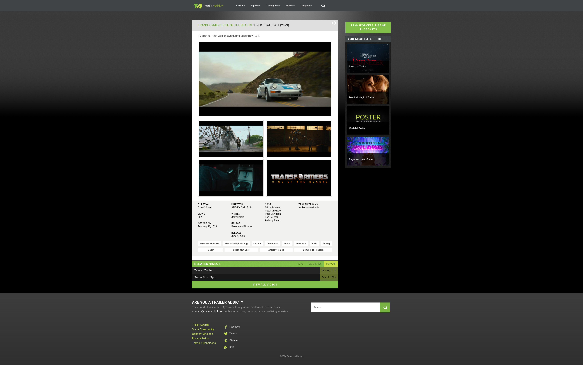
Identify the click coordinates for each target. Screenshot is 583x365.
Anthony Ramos (276, 250)
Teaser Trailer (203, 270)
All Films (240, 5)
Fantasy (326, 243)
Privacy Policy (200, 338)
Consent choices (202, 333)
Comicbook (272, 243)
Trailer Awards (200, 324)
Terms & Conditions (204, 343)
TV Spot (210, 250)
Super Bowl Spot (241, 250)
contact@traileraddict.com (208, 311)
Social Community (203, 329)
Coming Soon (273, 5)
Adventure (301, 243)
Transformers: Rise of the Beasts (225, 25)
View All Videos (265, 284)
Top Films (256, 5)
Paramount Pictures (210, 243)
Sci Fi (314, 243)
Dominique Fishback (313, 250)
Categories (306, 5)
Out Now (290, 5)
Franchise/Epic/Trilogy (236, 243)
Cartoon (257, 243)
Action (287, 243)
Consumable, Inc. (295, 356)
